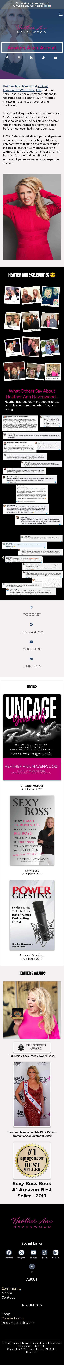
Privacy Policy (11, 1343)
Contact (8, 1297)
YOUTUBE (32, 649)
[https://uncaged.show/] (32, 607)
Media (6, 1293)
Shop (5, 1314)
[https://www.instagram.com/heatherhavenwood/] (20, 58)
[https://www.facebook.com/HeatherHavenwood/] (7, 58)
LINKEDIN (32, 666)
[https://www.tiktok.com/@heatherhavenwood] (44, 58)
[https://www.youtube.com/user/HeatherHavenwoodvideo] (32, 642)
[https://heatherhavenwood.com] (32, 1222)
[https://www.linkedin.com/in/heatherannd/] (32, 58)
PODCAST (32, 614)
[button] (61, 14)
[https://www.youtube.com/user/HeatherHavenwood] (56, 58)
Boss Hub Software (17, 1323)
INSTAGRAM (32, 631)
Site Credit (39, 1346)
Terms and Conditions (34, 1343)
